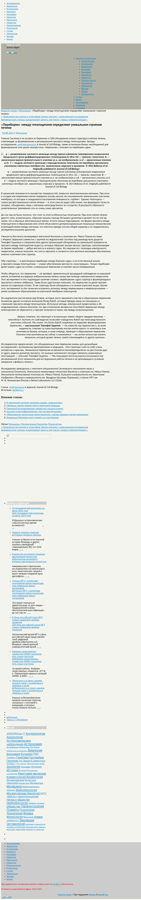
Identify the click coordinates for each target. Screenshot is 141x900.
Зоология (13, 766)
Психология (12, 28)
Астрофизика (12, 747)
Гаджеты (11, 757)
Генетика (22, 757)
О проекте (80, 108)
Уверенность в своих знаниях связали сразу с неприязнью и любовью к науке (27, 683)
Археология (12, 6)
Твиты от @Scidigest (17, 720)
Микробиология (26, 789)
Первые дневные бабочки (25, 532)
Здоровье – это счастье (17, 764)
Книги (79, 100)
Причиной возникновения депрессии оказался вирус (35, 409)
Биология (11, 12)
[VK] (9, 53)
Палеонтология (14, 25)
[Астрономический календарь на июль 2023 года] (29, 516)
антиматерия (20, 827)
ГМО (36, 754)
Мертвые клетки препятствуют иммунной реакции (33, 405)
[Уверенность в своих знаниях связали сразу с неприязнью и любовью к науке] (29, 693)
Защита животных (34, 760)
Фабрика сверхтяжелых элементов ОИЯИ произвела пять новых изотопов (27, 654)
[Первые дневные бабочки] (26, 535)
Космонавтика (15, 780)
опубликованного (26, 144)
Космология (34, 777)
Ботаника (26, 753)
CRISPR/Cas (14, 733)
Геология (12, 760)
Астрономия (12, 9)
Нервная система (36, 803)
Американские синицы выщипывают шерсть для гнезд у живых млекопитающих (44, 120)
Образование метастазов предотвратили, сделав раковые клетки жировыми (47, 414)
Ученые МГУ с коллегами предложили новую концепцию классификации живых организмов (28, 584)
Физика (10, 36)
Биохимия (13, 753)
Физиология (54, 424)
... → (21, 549)
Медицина (12, 20)
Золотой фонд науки (35, 764)
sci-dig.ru (56, 884)
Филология (28, 817)
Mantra (92, 895)
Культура (30, 780)
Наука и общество (18, 799)
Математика (36, 783)
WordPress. (103, 895)
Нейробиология (17, 802)
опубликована (16, 387)
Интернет (36, 766)
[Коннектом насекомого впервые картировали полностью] (29, 561)
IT (24, 733)
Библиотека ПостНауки (29, 747)
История (12, 770)
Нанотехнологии (28, 796)
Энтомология (87, 94)
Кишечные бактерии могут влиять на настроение (33, 417)
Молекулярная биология (34, 424)
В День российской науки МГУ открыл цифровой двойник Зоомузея (27, 620)
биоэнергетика (32, 827)
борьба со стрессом (35, 829)
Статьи (10, 31)
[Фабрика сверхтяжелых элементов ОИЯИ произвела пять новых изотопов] (29, 664)
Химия (10, 39)
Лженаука (11, 17)
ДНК (20, 761)
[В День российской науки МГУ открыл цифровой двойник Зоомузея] (29, 630)
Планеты (13, 809)
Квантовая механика (32, 773)
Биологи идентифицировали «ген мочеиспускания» (34, 411)
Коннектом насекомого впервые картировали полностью (28, 555)
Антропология (13, 3)
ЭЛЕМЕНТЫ (13, 821)
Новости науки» (10, 111)
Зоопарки (26, 767)
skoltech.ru (17, 390)
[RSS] (14, 53)
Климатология (16, 776)
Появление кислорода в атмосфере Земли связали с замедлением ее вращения (44, 117)
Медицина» (25, 111)
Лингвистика (23, 783)
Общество (11, 23)
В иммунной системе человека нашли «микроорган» (35, 403)
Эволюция (26, 820)
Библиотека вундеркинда (17, 751)
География (11, 14)
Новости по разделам (86, 58)
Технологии (12, 34)
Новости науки (13, 45)
